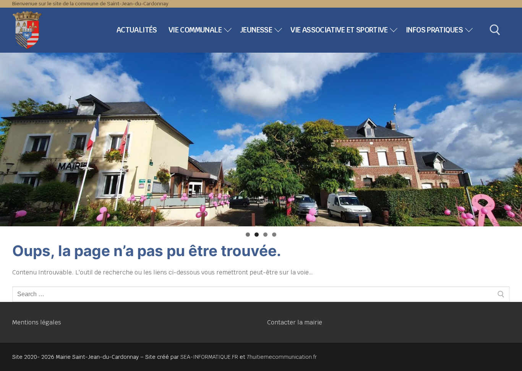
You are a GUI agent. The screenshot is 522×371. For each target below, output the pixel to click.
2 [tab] (257, 234)
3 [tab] (265, 234)
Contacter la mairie (294, 322)
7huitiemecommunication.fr (282, 356)
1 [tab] (248, 234)
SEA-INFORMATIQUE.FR (209, 356)
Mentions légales (36, 322)
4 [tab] (274, 234)
